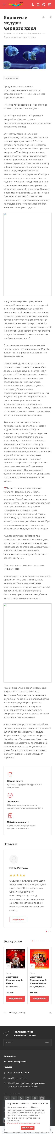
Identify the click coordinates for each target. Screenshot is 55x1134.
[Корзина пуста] (49, 4)
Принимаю (27, 1128)
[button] (46, 931)
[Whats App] (21, 1098)
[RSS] (44, 16)
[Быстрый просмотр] (8, 966)
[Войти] (43, 4)
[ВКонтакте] (7, 1098)
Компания (10, 1056)
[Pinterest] (35, 1098)
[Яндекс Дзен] (28, 1098)
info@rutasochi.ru (17, 1078)
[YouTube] (14, 1098)
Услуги (8, 1066)
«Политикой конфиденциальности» (23, 1123)
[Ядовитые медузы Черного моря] (25, 56)
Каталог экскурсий (15, 1061)
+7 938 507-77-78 (17, 1072)
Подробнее (15, 998)
